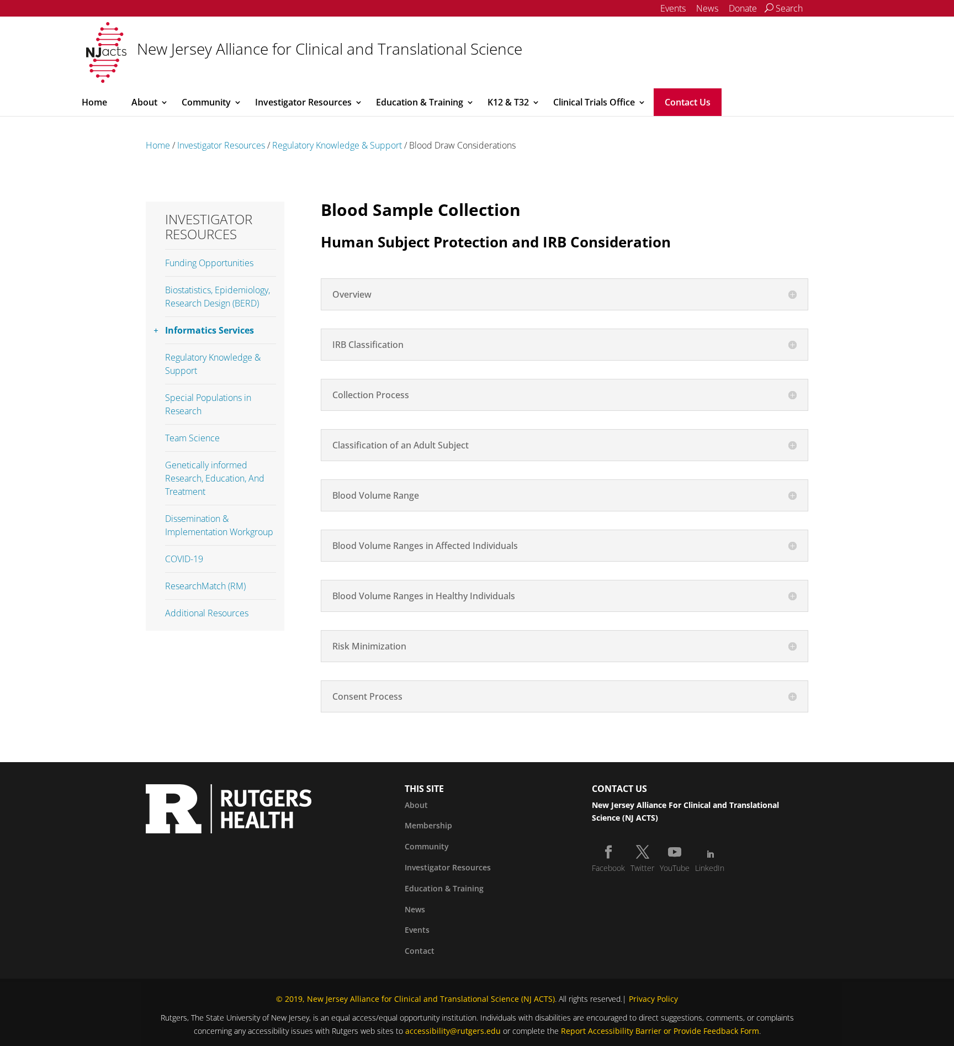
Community (206, 102)
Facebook (608, 868)
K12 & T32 (508, 102)
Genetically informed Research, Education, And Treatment (214, 478)
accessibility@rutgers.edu (453, 1031)
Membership (428, 825)
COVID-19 (184, 559)
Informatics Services (209, 330)
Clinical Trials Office (594, 102)
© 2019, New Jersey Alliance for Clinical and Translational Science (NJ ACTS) (415, 999)
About (144, 102)
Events (673, 8)
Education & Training (419, 102)
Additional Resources (206, 613)
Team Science (192, 438)
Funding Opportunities (209, 263)
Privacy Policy (653, 999)
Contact (419, 950)
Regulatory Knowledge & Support (337, 145)
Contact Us (688, 102)
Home (94, 102)
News (707, 8)
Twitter (642, 868)
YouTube (675, 868)
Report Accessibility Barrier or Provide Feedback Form (660, 1031)
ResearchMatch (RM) (205, 586)
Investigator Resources (303, 102)
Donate (743, 8)
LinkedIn (709, 868)
